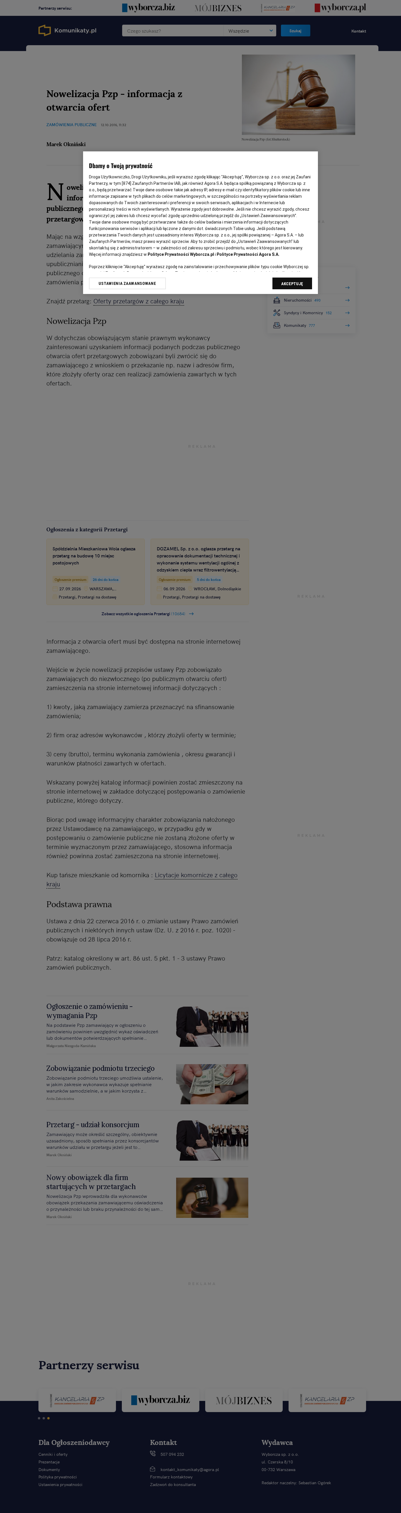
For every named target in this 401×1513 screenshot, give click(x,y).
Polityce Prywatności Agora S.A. (248, 254)
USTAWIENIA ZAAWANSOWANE (127, 283)
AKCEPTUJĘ (292, 283)
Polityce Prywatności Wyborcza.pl (181, 254)
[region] (200, 222)
